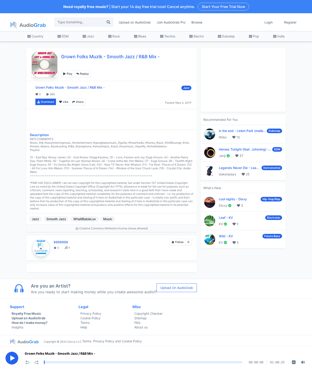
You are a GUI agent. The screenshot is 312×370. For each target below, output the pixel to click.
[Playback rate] (293, 362)
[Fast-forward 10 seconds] (36, 362)
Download (47, 101)
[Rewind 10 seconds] (27, 362)
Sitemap (140, 318)
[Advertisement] (111, 119)
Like (65, 101)
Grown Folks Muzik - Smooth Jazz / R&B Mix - (60, 353)
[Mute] (303, 362)
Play (69, 73)
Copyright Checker (148, 313)
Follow (179, 242)
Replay (84, 73)
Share (80, 101)
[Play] (11, 358)
